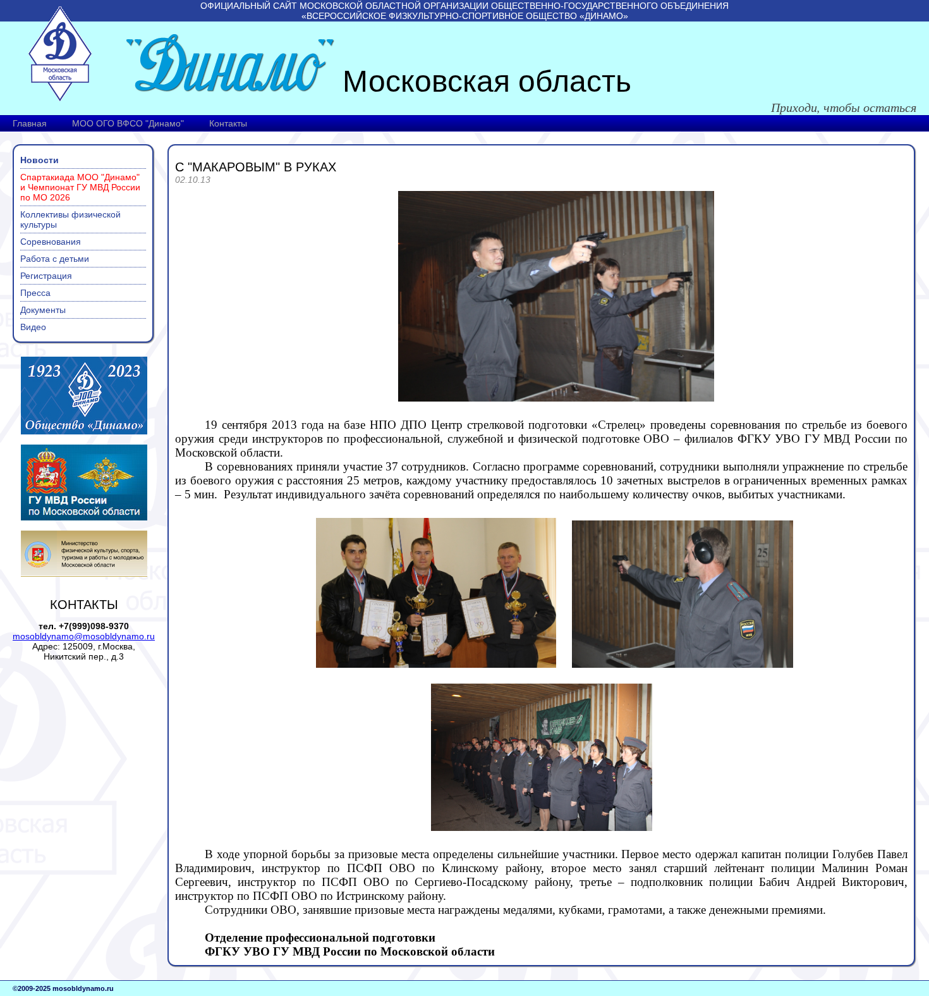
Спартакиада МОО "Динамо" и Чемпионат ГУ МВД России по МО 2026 (80, 187)
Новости (39, 160)
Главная (30, 123)
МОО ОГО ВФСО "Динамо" (128, 123)
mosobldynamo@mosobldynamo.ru (84, 636)
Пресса (35, 293)
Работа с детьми (54, 259)
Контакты (228, 123)
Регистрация (46, 276)
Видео (33, 327)
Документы (43, 310)
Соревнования (50, 242)
